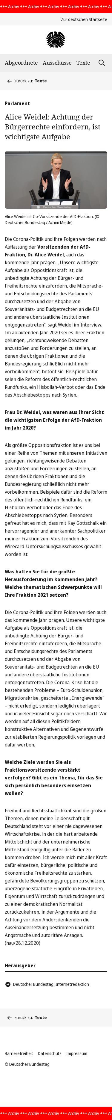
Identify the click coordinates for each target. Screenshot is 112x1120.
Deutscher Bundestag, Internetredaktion (51, 984)
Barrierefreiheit (19, 1053)
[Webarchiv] (56, 39)
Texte (83, 62)
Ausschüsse (57, 62)
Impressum (76, 1053)
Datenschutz (50, 1053)
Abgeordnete (21, 62)
